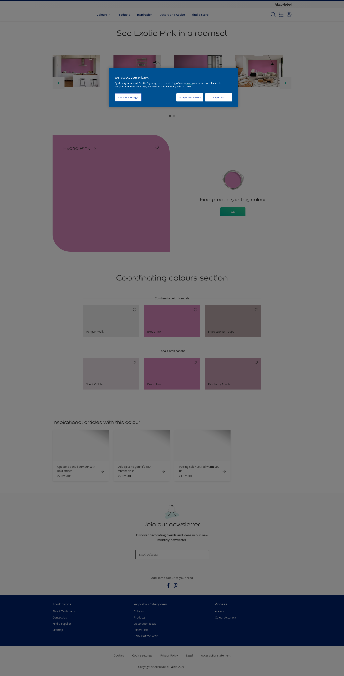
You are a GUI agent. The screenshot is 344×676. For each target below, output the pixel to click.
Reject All (218, 97)
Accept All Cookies (190, 97)
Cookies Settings (128, 97)
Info (189, 86)
